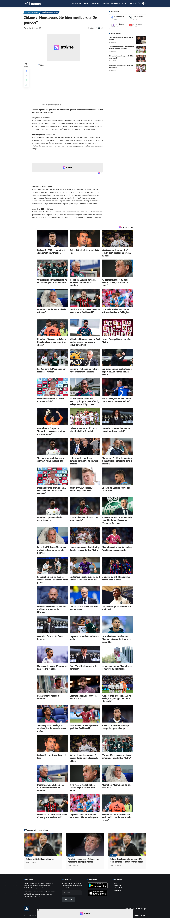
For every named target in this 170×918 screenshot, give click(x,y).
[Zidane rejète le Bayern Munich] (43, 844)
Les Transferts (117, 888)
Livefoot (116, 883)
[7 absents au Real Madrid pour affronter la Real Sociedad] (141, 68)
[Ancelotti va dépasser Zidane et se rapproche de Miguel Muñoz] (85, 844)
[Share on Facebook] (96, 28)
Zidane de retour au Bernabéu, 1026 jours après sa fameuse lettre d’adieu (126, 860)
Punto (26, 28)
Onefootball (117, 886)
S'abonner (69, 899)
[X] (128, 3)
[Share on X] (99, 28)
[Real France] (37, 3)
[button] (122, 3)
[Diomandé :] (141, 58)
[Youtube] (137, 25)
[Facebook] (126, 3)
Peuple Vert (117, 890)
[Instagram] (133, 3)
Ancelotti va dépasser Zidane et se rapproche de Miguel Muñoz (83, 860)
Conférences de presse (50, 12)
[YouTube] (130, 3)
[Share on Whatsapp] (26, 80)
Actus (29, 855)
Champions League (31, 12)
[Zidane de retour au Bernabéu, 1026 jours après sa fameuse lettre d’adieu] (127, 844)
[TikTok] (136, 3)
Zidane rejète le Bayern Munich (40, 858)
